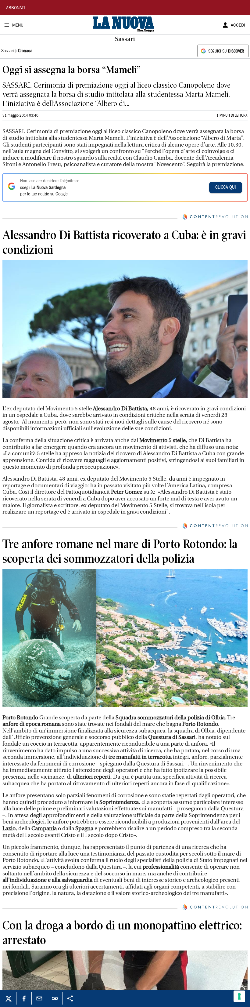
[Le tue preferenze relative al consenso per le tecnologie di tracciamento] (239, 996)
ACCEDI (238, 26)
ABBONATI (15, 8)
